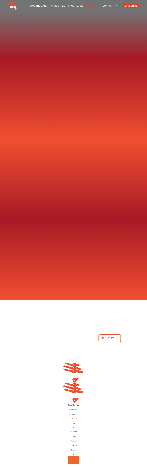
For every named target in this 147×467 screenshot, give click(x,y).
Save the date (73, 432)
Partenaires (57, 6)
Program (73, 441)
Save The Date (38, 6)
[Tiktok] (138, 352)
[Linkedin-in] (122, 352)
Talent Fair (93, 6)
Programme (75, 6)
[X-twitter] (128, 352)
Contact (107, 6)
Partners (73, 436)
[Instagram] (132, 352)
